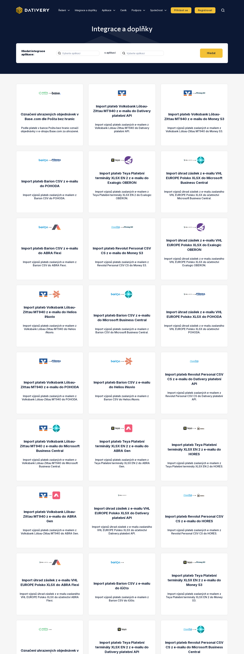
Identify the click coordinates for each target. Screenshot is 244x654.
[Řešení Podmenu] (69, 10)
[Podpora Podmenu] (144, 10)
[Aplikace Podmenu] (114, 10)
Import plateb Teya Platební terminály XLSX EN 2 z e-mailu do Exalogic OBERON (122, 178)
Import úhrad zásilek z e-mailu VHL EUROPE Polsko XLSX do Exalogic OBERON (194, 245)
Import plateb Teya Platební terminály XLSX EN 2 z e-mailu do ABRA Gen (122, 446)
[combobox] (77, 53)
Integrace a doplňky (86, 10)
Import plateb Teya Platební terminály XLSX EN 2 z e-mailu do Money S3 (194, 580)
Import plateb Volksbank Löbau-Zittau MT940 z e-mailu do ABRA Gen (50, 516)
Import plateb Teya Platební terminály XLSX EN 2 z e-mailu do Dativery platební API (122, 647)
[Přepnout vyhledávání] (223, 10)
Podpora (136, 10)
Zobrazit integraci (50, 134)
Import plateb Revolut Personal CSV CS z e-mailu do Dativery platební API (194, 379)
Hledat (211, 53)
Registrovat (205, 10)
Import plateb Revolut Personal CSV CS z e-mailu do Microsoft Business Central (194, 647)
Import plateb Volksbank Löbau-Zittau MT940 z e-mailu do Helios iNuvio (50, 312)
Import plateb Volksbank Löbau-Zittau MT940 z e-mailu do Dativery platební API (122, 111)
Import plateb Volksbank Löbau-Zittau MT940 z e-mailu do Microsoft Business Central (50, 446)
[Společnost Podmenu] (165, 10)
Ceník (123, 10)
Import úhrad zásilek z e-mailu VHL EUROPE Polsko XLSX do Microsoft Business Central (194, 178)
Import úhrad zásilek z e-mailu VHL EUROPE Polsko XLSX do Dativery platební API (122, 513)
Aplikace (106, 10)
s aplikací (110, 52)
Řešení (62, 10)
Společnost (156, 10)
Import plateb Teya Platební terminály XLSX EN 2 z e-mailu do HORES (194, 449)
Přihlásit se (181, 10)
